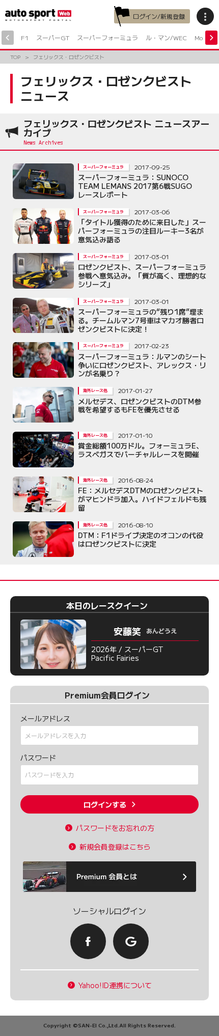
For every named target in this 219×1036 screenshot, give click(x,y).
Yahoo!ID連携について (115, 985)
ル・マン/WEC (166, 37)
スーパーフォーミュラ (107, 37)
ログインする (105, 804)
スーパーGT (52, 37)
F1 (25, 37)
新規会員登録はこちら (115, 847)
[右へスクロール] (211, 38)
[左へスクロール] (8, 38)
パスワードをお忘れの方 (115, 828)
